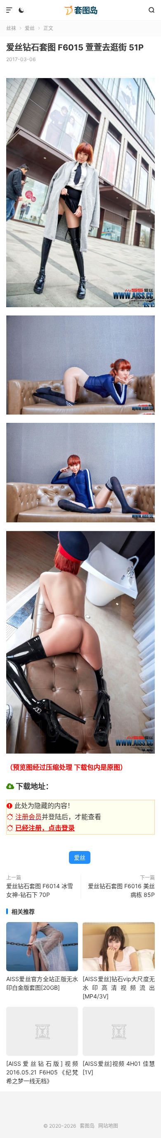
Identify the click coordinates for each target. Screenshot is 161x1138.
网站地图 (108, 1126)
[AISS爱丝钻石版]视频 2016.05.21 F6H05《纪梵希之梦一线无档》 (42, 1072)
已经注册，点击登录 (45, 828)
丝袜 (11, 28)
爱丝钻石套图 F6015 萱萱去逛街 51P (75, 47)
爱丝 (30, 28)
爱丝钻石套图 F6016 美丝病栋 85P (121, 890)
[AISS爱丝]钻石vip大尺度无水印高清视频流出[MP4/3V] (118, 987)
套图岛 (80, 10)
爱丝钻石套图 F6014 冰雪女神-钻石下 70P (39, 890)
